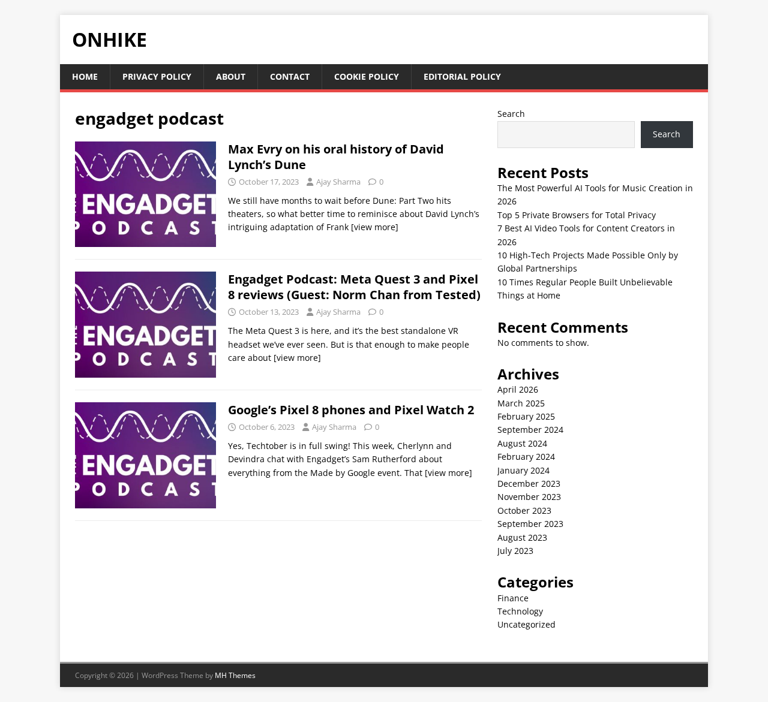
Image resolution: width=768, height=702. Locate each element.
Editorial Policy (462, 76)
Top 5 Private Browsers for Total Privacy (576, 215)
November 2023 (529, 496)
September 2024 (530, 429)
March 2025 (521, 403)
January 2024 (523, 470)
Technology (520, 611)
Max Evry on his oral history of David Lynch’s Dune (336, 157)
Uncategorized (526, 624)
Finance (513, 598)
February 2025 (526, 416)
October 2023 (524, 510)
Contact (290, 76)
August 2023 (522, 537)
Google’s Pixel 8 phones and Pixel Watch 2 (351, 410)
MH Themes (235, 675)
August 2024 (522, 443)
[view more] (374, 227)
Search (511, 113)
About (230, 76)
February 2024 (526, 456)
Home (85, 76)
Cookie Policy (366, 76)
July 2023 (515, 550)
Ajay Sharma (338, 181)
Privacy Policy (156, 76)
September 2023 (530, 523)
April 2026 (517, 389)
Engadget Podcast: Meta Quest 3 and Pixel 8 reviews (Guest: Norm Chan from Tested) (354, 287)
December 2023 (528, 483)
